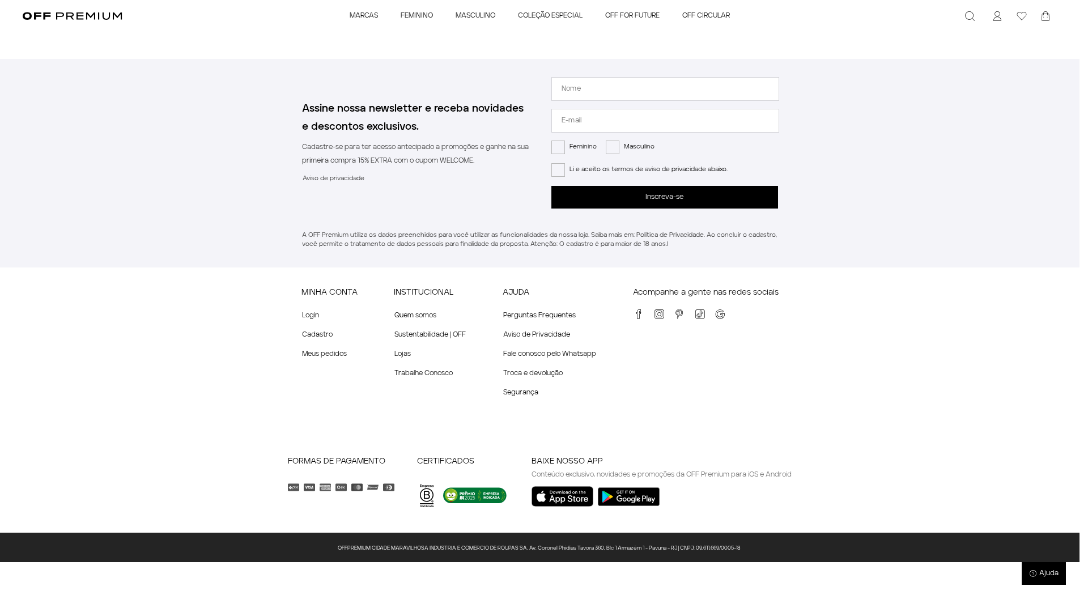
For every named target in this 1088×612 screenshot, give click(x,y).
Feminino (583, 147)
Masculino (639, 147)
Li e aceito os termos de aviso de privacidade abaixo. (649, 170)
